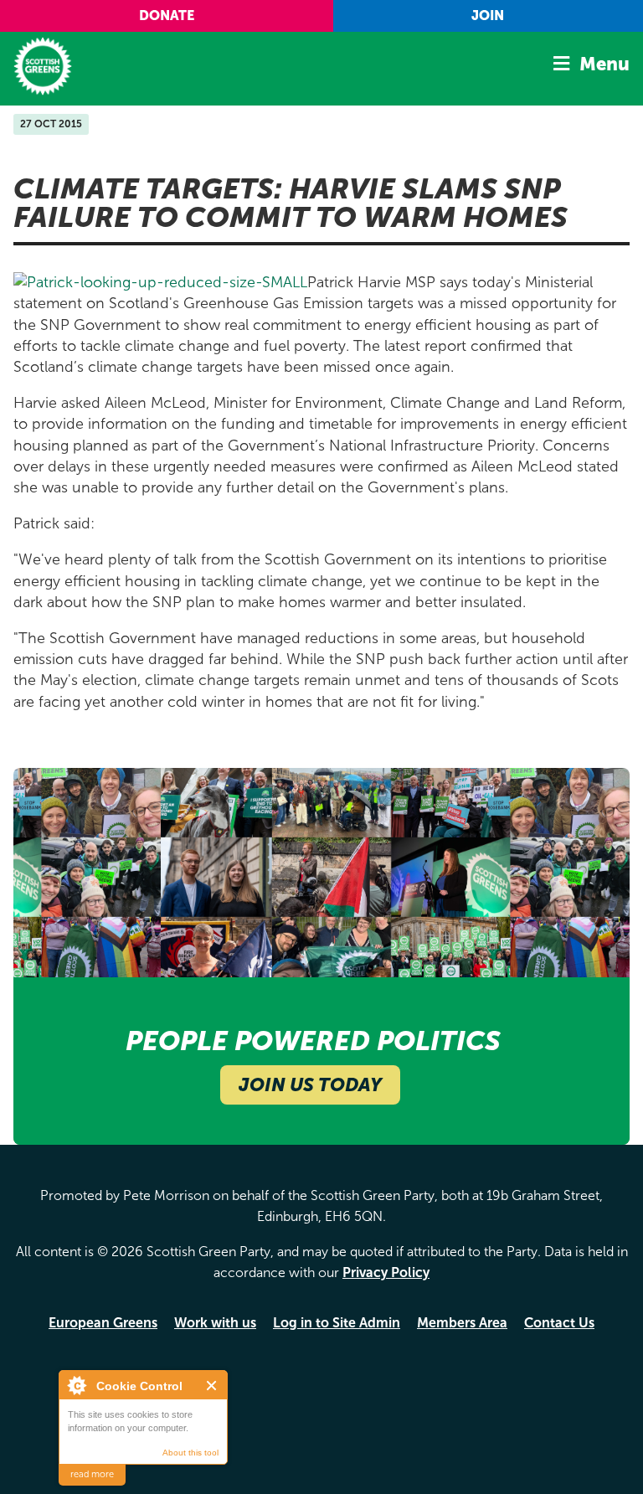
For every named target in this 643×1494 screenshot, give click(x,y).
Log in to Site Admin (336, 1323)
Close (212, 1385)
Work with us (215, 1323)
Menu (604, 64)
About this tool (190, 1452)
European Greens (103, 1323)
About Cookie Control (76, 1385)
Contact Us (559, 1323)
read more (92, 1474)
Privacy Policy (386, 1272)
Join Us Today (310, 1085)
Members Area (462, 1323)
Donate (166, 15)
